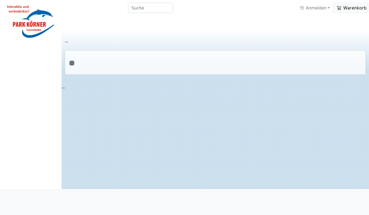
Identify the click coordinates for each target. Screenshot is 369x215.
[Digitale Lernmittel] (30, 21)
